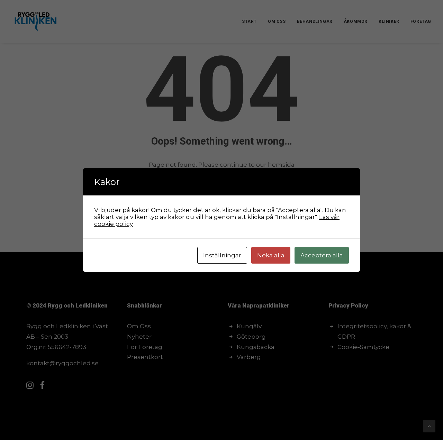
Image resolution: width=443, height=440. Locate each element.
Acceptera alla (321, 255)
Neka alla (270, 255)
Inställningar (222, 255)
